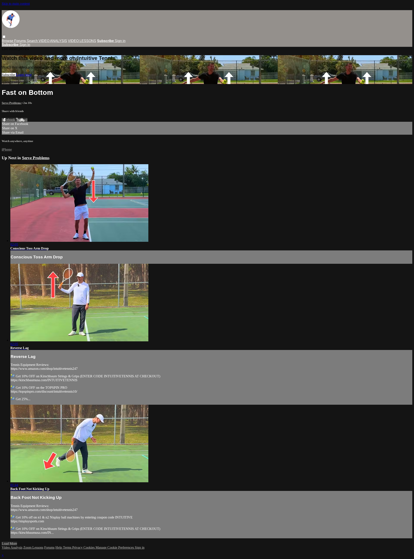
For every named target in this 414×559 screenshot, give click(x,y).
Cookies (89, 547)
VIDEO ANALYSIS (53, 41)
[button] (4, 36)
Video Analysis (12, 547)
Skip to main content (16, 3)
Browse (8, 41)
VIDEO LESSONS (82, 41)
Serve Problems (12, 103)
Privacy (77, 547)
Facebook (9, 120)
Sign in (120, 41)
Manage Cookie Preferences (115, 547)
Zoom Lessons (33, 547)
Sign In (24, 45)
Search (33, 41)
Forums (20, 41)
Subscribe (9, 75)
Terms (67, 547)
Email (23, 120)
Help (59, 547)
